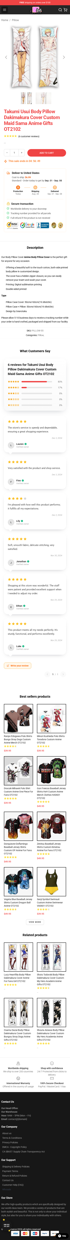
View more (35, 922)
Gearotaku (21, 311)
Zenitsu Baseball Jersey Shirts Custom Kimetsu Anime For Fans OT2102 (49, 847)
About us (6, 1133)
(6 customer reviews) (28, 136)
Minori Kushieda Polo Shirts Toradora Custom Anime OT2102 (51, 739)
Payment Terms (10, 1171)
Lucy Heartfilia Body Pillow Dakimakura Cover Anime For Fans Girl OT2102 (17, 977)
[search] (60, 10)
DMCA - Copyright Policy (14, 1147)
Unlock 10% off (6, 1225)
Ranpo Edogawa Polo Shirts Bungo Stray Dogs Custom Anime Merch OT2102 (18, 739)
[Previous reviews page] (47, 674)
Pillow (15, 20)
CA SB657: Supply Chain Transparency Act (23, 1151)
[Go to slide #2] (43, 98)
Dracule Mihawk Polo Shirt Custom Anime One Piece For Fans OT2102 (18, 791)
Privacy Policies (10, 1142)
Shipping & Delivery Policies (15, 1166)
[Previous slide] (6, 57)
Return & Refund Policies (14, 1175)
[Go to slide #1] (26, 98)
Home (4, 20)
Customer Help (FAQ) (13, 1185)
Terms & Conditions (12, 1138)
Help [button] (64, 1236)
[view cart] (65, 10)
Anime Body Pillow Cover (37, 257)
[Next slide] (63, 57)
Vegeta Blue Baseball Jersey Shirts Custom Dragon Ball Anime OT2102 (18, 902)
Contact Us (8, 1180)
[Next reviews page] (63, 674)
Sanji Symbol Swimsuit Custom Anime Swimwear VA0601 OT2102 (50, 902)
